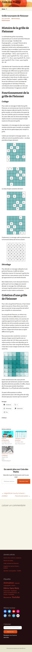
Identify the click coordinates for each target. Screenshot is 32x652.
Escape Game (7, 591)
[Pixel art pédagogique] (7, 434)
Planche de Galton (22, 496)
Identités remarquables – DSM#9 (12, 571)
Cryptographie (7, 585)
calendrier (17, 583)
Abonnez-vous (23, 481)
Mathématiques (6, 20)
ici (24, 288)
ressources (7, 597)
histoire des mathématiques (10, 592)
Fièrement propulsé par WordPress (16, 648)
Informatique (16, 18)
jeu (18, 592)
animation (9, 582)
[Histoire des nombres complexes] (7, 449)
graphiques (14, 591)
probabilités (11, 594)
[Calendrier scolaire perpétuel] (21, 434)
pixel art (5, 594)
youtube (16, 597)
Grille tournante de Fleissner (11, 563)
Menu (3, 9)
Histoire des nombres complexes (12, 558)
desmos (13, 585)
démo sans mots (11, 588)
